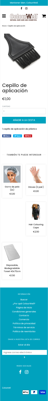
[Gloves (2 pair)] (36, 174)
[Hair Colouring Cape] (36, 211)
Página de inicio (24, 307)
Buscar (24, 299)
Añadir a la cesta (24, 120)
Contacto (24, 315)
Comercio (24, 319)
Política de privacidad (24, 323)
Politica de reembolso (24, 331)
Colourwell (6, 387)
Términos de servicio (24, 327)
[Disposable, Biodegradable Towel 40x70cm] (12, 252)
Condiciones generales (24, 311)
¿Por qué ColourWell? (24, 303)
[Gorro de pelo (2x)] (12, 174)
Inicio (4, 26)
